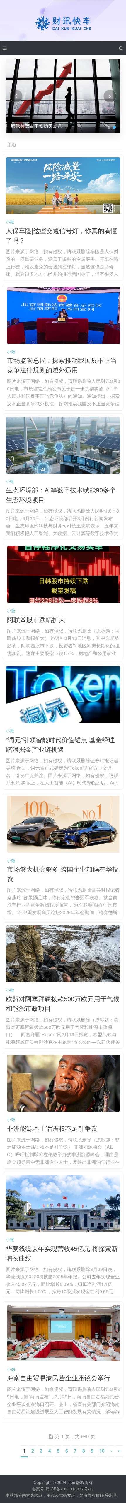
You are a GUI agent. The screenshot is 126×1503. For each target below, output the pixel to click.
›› (119, 1450)
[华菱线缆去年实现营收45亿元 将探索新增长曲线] (63, 1230)
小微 (10, 222)
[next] (109, 96)
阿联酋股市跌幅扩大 (36, 619)
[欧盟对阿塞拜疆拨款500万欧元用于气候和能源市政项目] (63, 980)
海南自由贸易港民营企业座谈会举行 (58, 1377)
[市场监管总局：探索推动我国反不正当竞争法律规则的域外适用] (63, 342)
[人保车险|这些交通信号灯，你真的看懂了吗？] (63, 212)
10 (102, 1450)
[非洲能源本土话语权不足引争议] (63, 1110)
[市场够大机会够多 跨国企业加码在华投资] (63, 851)
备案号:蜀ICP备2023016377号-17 (63, 1489)
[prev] (16, 96)
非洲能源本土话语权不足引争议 (52, 1128)
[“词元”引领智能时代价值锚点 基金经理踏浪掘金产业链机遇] (63, 721)
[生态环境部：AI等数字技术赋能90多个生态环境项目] (63, 472)
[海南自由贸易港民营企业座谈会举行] (63, 1360)
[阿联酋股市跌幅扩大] (63, 601)
